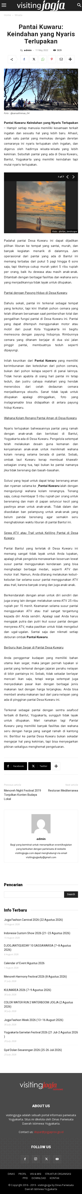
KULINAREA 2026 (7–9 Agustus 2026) (27, 990)
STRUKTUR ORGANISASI (58, 1174)
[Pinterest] (52, 59)
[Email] (61, 59)
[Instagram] (36, 1159)
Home (7, 15)
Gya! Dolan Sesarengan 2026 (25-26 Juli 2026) (33, 1050)
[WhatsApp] (43, 59)
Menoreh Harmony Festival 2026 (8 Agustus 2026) (35, 976)
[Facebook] (24, 59)
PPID (25, 1178)
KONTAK (54, 1178)
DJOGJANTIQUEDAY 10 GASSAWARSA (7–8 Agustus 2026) (37, 947)
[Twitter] (33, 59)
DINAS (11, 1174)
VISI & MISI (35, 1174)
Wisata (18, 15)
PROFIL (22, 1174)
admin (28, 50)
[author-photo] (41, 833)
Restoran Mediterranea (63, 790)
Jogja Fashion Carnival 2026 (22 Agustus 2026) (33, 919)
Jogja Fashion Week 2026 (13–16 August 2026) (33, 1020)
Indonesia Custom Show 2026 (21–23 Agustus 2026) (37, 933)
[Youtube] (57, 1159)
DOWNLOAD (39, 1178)
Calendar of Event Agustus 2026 (24, 963)
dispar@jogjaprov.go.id (48, 1132)
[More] (70, 59)
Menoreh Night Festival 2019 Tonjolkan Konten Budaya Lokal (22, 795)
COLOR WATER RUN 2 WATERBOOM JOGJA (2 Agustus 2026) (38, 1004)
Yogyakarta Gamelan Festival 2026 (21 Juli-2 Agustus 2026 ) (41, 1034)
